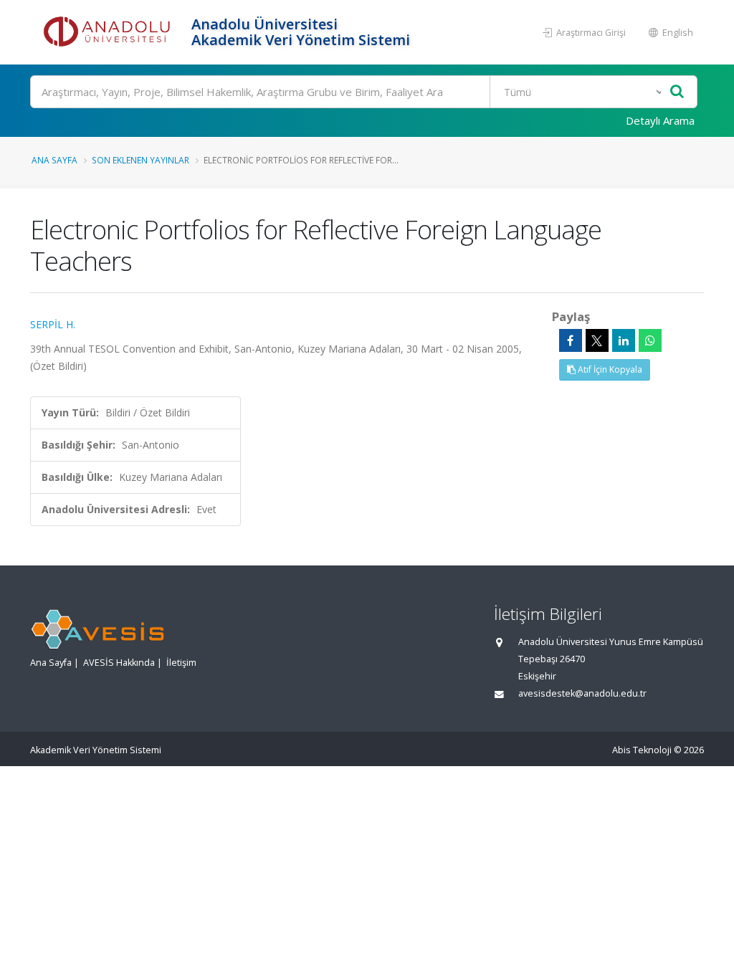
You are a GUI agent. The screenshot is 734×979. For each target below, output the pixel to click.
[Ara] (677, 92)
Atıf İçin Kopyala (609, 369)
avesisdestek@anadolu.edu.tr (582, 693)
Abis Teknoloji (642, 750)
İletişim (181, 662)
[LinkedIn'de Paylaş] (623, 340)
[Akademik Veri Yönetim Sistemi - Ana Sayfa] (109, 32)
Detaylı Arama (660, 120)
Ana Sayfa (54, 160)
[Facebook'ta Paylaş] (570, 340)
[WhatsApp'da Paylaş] (650, 340)
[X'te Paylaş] (597, 340)
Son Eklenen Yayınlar (140, 160)
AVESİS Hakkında (119, 662)
